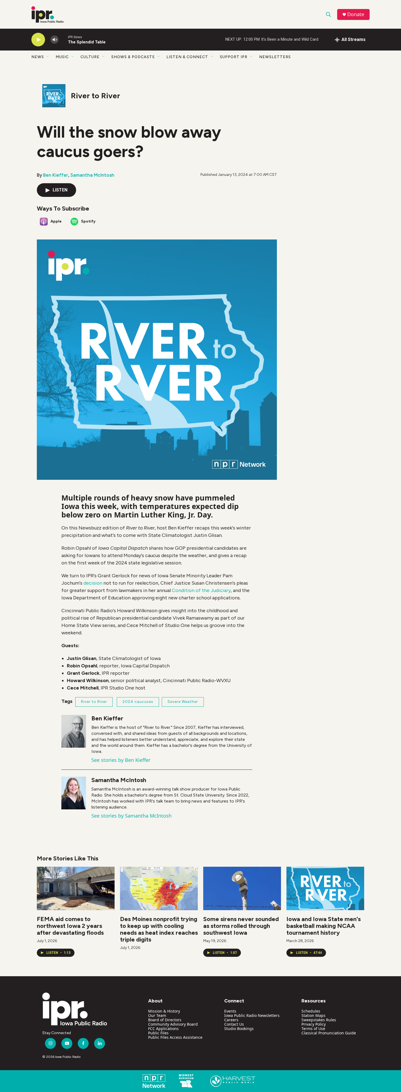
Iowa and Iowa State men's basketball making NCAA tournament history (323, 925)
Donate (355, 14)
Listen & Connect (187, 57)
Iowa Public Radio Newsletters (252, 1015)
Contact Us (234, 1024)
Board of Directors (164, 1019)
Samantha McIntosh (92, 175)
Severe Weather (182, 701)
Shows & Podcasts (133, 57)
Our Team (157, 1015)
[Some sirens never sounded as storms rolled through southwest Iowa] (242, 888)
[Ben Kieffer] (73, 731)
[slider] (63, 39)
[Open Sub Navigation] (48, 57)
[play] (38, 40)
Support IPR (233, 57)
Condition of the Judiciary (201, 590)
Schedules (310, 1011)
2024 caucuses (137, 701)
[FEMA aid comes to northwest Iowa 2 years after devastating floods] (76, 888)
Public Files (158, 1032)
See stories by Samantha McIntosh (131, 815)
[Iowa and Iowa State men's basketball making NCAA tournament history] (325, 888)
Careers (231, 1019)
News (37, 57)
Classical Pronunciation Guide (328, 1032)
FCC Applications (163, 1028)
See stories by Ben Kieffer (120, 760)
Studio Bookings (239, 1028)
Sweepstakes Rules (318, 1019)
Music (62, 57)
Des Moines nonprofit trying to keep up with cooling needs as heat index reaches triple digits (159, 929)
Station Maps (313, 1015)
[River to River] (53, 95)
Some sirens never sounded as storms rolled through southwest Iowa (241, 925)
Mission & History (164, 1011)
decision (92, 583)
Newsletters (275, 57)
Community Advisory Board (173, 1024)
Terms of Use (313, 1028)
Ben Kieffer (55, 175)
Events (230, 1011)
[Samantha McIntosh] (73, 793)
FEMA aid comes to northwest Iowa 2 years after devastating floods (70, 925)
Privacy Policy (313, 1024)
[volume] (54, 40)
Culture (90, 57)
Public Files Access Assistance (175, 1037)
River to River (95, 95)
